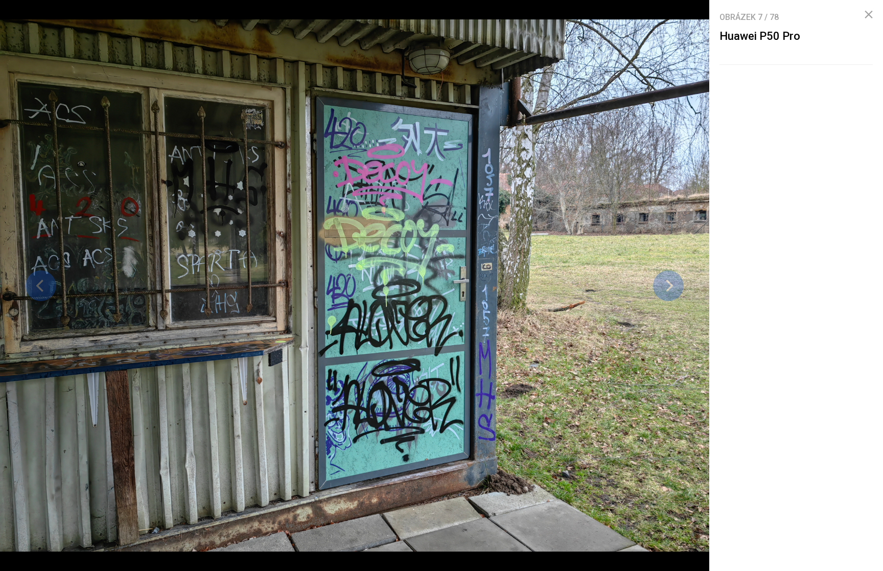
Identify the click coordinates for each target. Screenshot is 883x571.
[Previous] (41, 285)
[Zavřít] (868, 15)
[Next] (668, 285)
